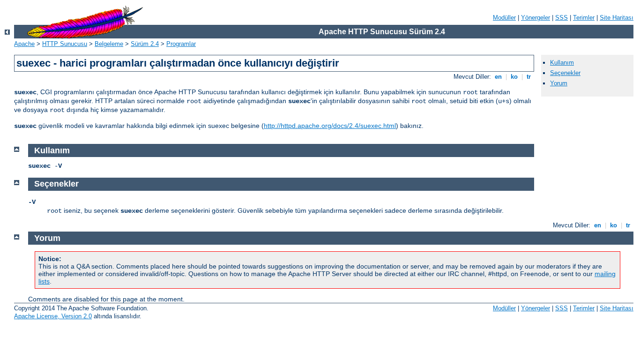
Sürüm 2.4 (145, 43)
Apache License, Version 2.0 (53, 316)
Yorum (558, 83)
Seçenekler (565, 72)
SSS (561, 17)
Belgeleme (109, 43)
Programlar (181, 43)
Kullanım (562, 62)
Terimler (584, 17)
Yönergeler (535, 17)
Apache (24, 43)
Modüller (504, 17)
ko (514, 76)
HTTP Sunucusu (64, 43)
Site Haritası (616, 17)
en (498, 76)
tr (529, 76)
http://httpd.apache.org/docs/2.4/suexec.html (330, 125)
